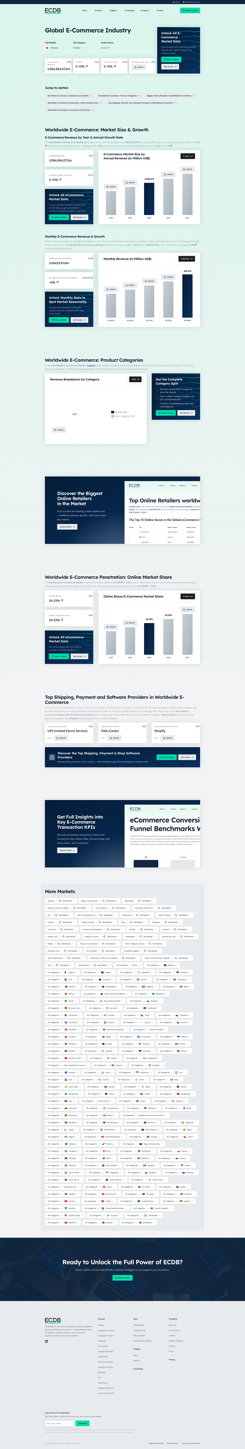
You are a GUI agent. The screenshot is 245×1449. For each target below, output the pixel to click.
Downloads (102, 1383)
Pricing (160, 10)
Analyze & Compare (106, 1330)
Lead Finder (103, 1356)
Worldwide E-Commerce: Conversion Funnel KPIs (69, 110)
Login (177, 2)
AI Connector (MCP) (106, 1393)
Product (98, 10)
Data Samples (139, 1335)
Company (144, 10)
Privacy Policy (172, 1443)
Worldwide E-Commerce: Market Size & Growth (68, 95)
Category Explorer (105, 1351)
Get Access (168, 66)
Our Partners (174, 1330)
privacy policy (64, 1432)
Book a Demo (191, 10)
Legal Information (156, 1443)
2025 (134, 379)
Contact (172, 1346)
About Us (173, 1325)
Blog (135, 1355)
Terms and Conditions (190, 1443)
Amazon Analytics (105, 1362)
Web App (102, 1372)
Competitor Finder (106, 1335)
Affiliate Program (176, 1341)
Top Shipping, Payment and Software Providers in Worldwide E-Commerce (140, 103)
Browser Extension (106, 1388)
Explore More (66, 527)
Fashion (77, 47)
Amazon (55, 47)
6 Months (185, 259)
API (99, 1377)
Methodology (138, 1325)
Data (84, 10)
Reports (136, 1360)
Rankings (102, 1341)
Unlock (140, 67)
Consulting (129, 10)
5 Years (186, 156)
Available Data (139, 1330)
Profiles (101, 1325)
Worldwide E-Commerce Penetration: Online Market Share (73, 103)
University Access (192, 2)
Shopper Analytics (105, 1367)
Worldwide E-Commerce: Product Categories (117, 95)
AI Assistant (103, 1346)
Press (171, 1351)
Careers (172, 1335)
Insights (113, 10)
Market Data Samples (142, 1341)
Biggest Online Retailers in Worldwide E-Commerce (169, 95)
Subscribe (82, 1423)
